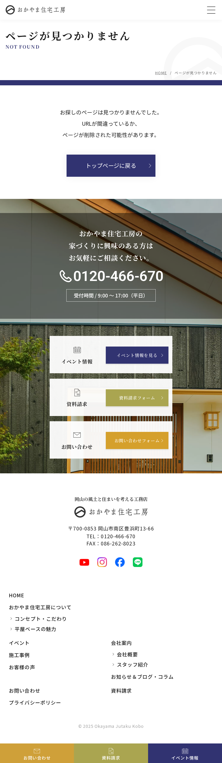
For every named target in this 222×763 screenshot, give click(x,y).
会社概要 (127, 654)
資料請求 (121, 690)
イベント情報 (185, 758)
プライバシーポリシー (35, 702)
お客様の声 (22, 667)
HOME (161, 72)
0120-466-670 (118, 276)
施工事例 (19, 655)
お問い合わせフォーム (137, 440)
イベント (19, 642)
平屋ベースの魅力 (35, 629)
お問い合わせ (24, 690)
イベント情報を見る (137, 355)
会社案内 (121, 642)
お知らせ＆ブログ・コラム (142, 676)
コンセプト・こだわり (41, 618)
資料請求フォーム (137, 398)
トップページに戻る (111, 165)
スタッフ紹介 (132, 664)
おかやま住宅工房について (40, 607)
